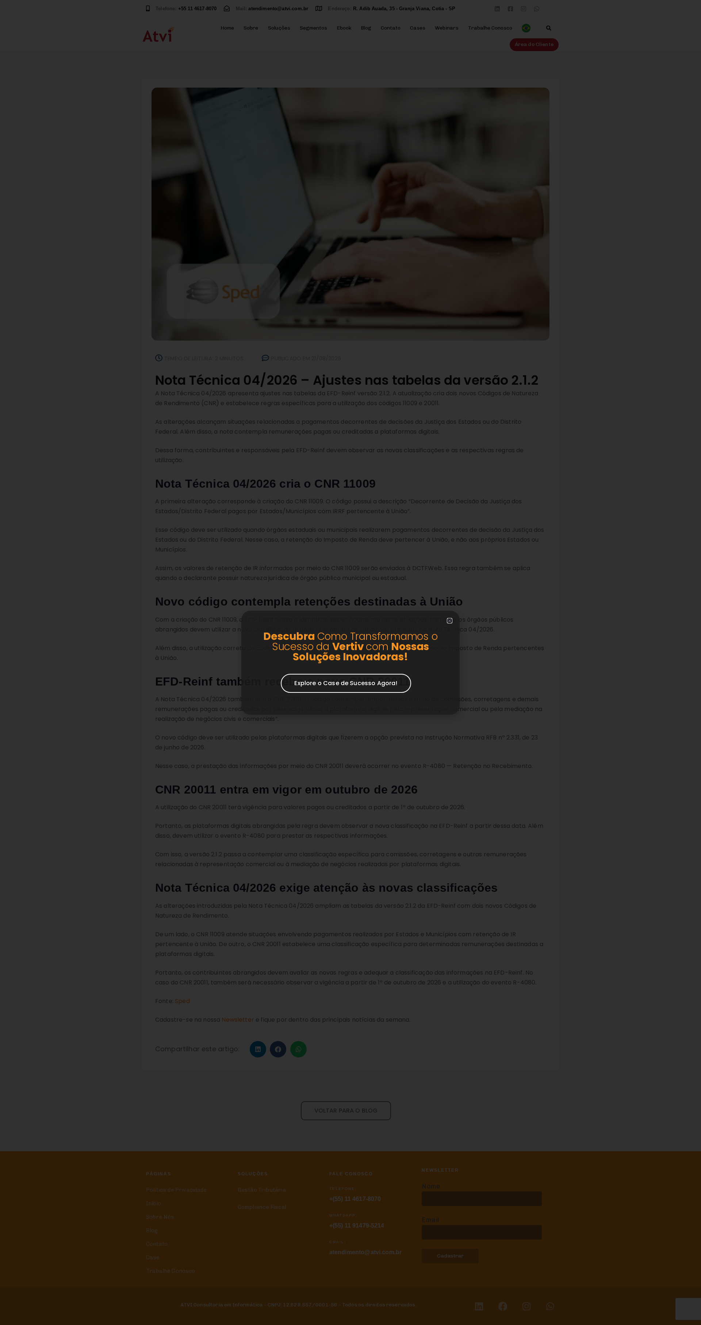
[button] (449, 620)
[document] (350, 662)
